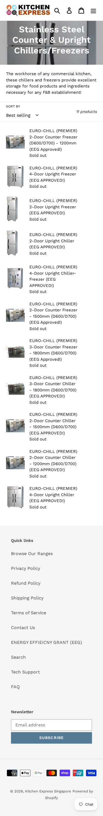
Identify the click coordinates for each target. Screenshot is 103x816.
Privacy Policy (25, 568)
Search (18, 657)
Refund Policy (25, 583)
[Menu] (93, 10)
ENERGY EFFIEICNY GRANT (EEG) (46, 642)
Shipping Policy (27, 598)
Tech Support (25, 672)
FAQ (15, 686)
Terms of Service (28, 612)
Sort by (13, 106)
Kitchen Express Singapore (48, 791)
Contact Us (23, 627)
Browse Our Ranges (32, 553)
